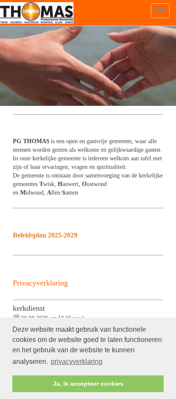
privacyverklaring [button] (77, 361)
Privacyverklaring (40, 283)
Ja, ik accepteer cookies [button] (88, 383)
